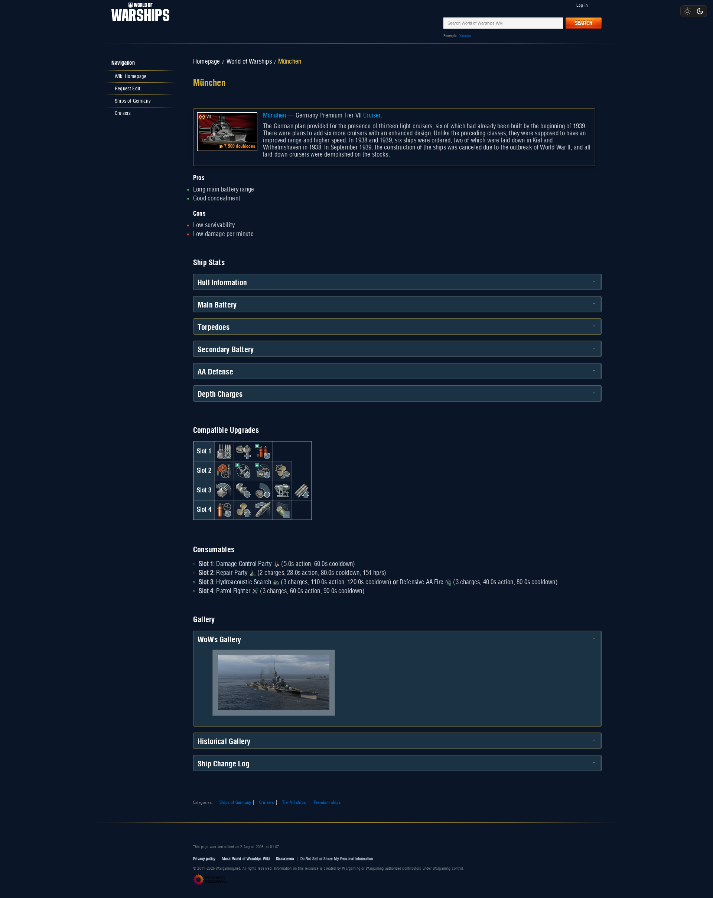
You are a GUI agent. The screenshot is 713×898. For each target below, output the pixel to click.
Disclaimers (285, 859)
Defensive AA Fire (421, 582)
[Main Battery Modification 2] (224, 490)
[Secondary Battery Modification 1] (243, 490)
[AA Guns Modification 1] (263, 490)
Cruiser (372, 115)
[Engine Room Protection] (282, 471)
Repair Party (231, 573)
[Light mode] (687, 11)
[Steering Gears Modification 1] (263, 509)
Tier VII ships (294, 802)
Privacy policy (204, 859)
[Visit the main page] (138, 23)
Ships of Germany (235, 802)
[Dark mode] (700, 11)
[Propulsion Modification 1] (243, 509)
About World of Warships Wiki (246, 859)
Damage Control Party (243, 564)
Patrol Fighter (233, 591)
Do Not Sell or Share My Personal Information (336, 859)
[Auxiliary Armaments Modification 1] (243, 451)
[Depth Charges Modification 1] (282, 509)
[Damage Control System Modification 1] (224, 471)
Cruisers (266, 802)
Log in (582, 5)
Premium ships (327, 802)
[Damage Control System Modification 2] (224, 509)
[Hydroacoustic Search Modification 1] (263, 471)
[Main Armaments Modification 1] (224, 451)
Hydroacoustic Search (243, 582)
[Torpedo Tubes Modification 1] (301, 490)
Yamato (465, 36)
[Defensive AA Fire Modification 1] (243, 471)
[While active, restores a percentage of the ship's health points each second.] (252, 573)
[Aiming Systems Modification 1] (282, 490)
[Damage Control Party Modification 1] (263, 451)
